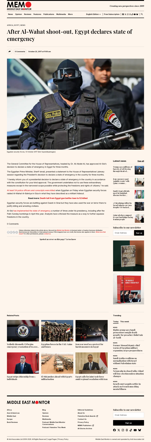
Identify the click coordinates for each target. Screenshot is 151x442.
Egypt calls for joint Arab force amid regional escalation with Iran (91, 378)
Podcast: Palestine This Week (54, 427)
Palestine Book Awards (87, 416)
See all (141, 161)
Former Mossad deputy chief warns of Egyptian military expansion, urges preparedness (127, 348)
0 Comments (20, 51)
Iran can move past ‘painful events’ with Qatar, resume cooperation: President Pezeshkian (122, 181)
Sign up (139, 233)
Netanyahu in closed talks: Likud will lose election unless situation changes (128, 374)
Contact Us (82, 419)
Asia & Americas (13, 413)
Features (37, 14)
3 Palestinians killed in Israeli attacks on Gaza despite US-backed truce (122, 205)
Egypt (16, 25)
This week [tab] (124, 321)
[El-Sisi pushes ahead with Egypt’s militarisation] (57, 363)
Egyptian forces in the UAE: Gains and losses (56, 345)
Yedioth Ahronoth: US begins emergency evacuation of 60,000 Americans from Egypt (22, 346)
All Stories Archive (85, 428)
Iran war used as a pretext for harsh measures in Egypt (89, 345)
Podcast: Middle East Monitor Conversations (53, 423)
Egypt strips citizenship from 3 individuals (21, 378)
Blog (44, 410)
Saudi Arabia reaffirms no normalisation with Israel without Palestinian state (125, 361)
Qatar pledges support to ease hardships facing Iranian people (123, 217)
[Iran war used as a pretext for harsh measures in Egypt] (92, 330)
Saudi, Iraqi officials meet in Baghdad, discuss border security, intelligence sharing (122, 193)
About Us (81, 413)
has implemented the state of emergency (32, 211)
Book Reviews (12, 422)
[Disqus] (58, 271)
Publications (48, 14)
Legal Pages (52, 439)
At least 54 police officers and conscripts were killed (31, 190)
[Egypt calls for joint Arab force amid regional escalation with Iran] (92, 363)
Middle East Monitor (63, 230)
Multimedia (61, 14)
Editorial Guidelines (85, 410)
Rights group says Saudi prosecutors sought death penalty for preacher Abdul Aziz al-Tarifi (128, 334)
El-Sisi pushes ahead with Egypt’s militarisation (56, 378)
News (10, 14)
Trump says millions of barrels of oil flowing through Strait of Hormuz (122, 169)
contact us (47, 234)
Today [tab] (116, 321)
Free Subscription (111, 14)
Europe (9, 419)
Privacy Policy (83, 422)
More (70, 14)
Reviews (27, 14)
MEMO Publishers (84, 425)
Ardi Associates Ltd (137, 439)
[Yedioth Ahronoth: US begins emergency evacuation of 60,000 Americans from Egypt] (23, 330)
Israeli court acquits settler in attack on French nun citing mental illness (127, 386)
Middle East (11, 416)
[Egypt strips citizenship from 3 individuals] (23, 363)
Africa (10, 25)
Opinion (18, 14)
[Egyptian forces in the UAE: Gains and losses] (57, 330)
